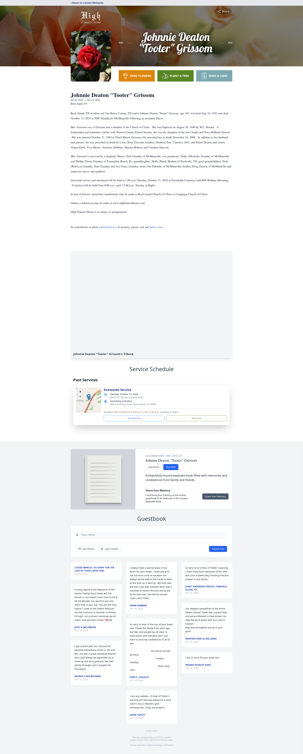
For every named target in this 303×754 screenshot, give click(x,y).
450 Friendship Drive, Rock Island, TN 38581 (133, 404)
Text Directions (134, 418)
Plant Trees (197, 418)
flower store (156, 227)
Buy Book (171, 466)
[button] (89, 397)
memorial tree (109, 227)
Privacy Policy (143, 740)
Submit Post (218, 548)
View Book (153, 466)
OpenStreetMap (155, 745)
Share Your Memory (215, 496)
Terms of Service (160, 740)
